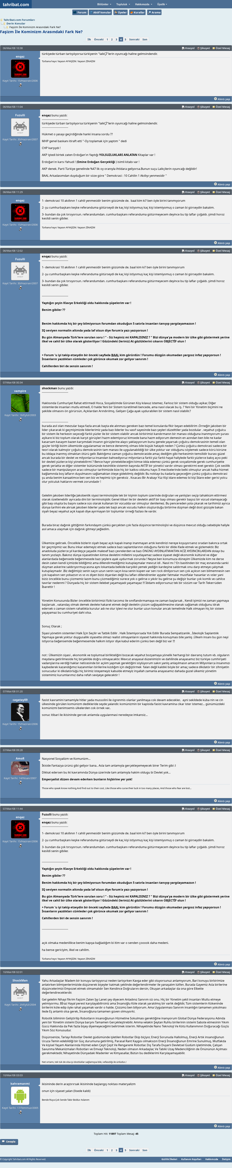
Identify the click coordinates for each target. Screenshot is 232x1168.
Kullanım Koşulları (191, 1159)
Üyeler (122, 12)
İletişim (226, 1159)
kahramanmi (20, 1084)
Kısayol (189, 48)
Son (144, 39)
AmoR (20, 758)
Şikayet (205, 48)
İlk (89, 39)
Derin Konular (16, 23)
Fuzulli (20, 115)
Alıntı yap (223, 99)
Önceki (98, 39)
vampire (20, 391)
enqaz (20, 56)
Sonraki (134, 39)
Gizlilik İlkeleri (169, 1159)
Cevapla (10, 1141)
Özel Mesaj (223, 48)
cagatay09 (20, 700)
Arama (156, 12)
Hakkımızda (211, 1159)
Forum (82, 12)
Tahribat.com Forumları (19, 20)
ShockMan (20, 980)
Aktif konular (102, 12)
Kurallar (139, 12)
